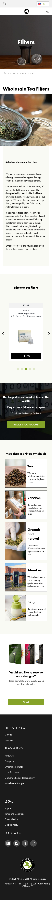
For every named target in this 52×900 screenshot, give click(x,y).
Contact (8, 734)
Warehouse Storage (14, 783)
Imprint (8, 808)
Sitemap (8, 740)
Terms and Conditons (14, 813)
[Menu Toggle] (4, 11)
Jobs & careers (11, 772)
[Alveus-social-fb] (16, 843)
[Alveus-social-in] (8, 843)
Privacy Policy (11, 819)
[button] (43, 3)
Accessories (19, 73)
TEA (9, 73)
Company (9, 761)
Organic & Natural (14, 766)
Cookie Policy (11, 824)
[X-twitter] (25, 843)
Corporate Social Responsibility (19, 777)
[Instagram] (33, 843)
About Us (9, 755)
